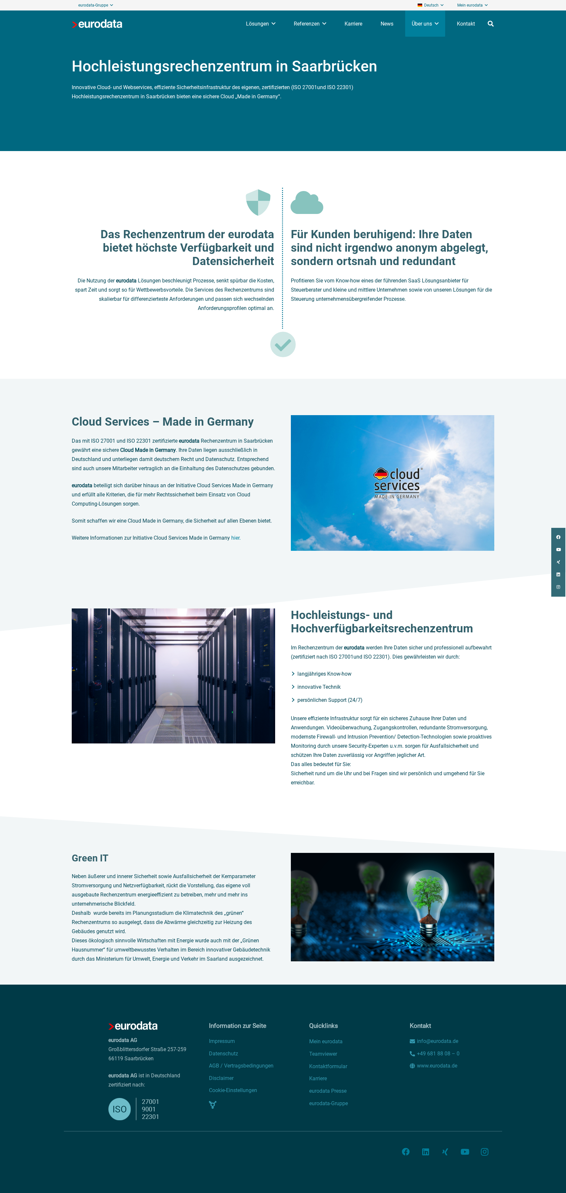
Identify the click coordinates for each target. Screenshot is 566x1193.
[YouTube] (465, 1152)
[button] (111, 5)
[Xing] (445, 1152)
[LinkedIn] (425, 1152)
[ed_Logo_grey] (97, 23)
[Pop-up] (213, 1104)
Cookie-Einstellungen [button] (233, 1090)
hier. (236, 538)
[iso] (138, 1109)
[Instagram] (484, 1152)
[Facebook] (406, 1152)
